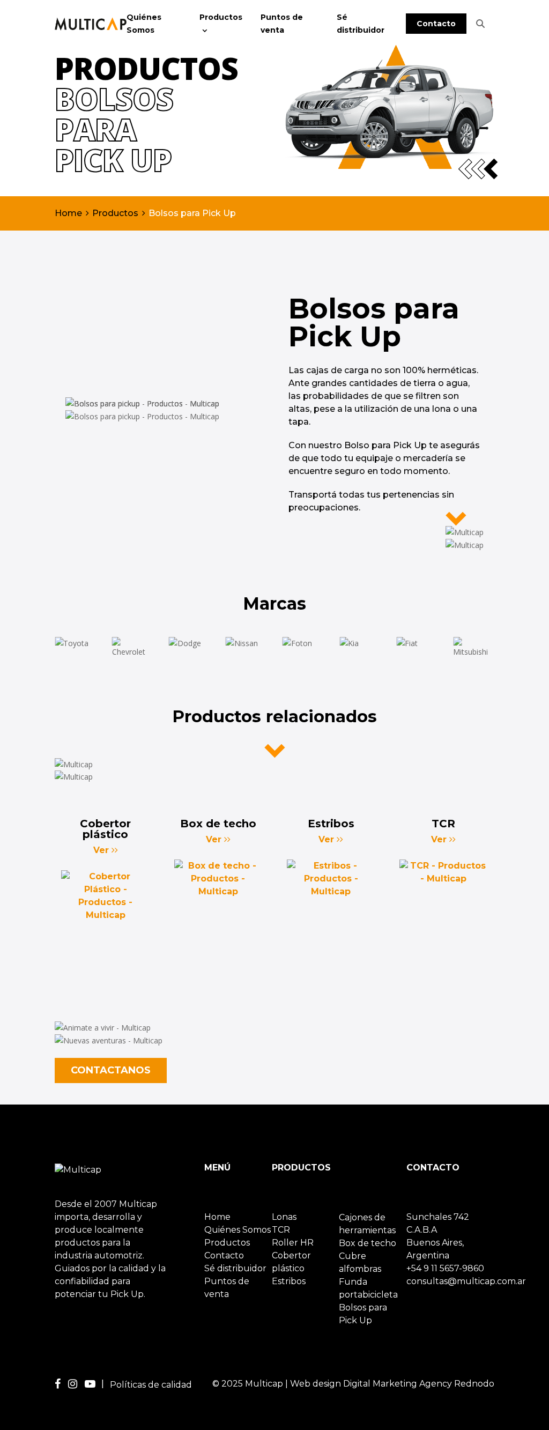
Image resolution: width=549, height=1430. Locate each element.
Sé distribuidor (360, 23)
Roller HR (293, 1243)
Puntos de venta (282, 23)
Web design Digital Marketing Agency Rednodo (392, 1384)
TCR (281, 1230)
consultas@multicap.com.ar (466, 1281)
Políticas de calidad (151, 1385)
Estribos (289, 1281)
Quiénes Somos (144, 23)
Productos (220, 17)
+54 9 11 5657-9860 (445, 1268)
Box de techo (367, 1243)
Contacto (436, 23)
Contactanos (111, 1070)
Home (68, 213)
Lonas (284, 1217)
